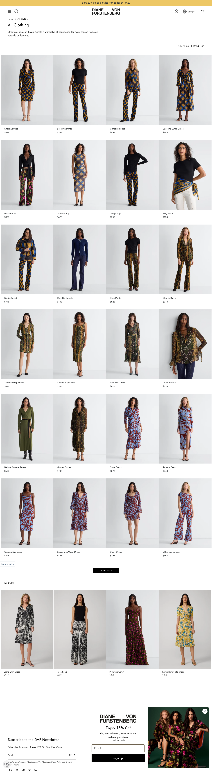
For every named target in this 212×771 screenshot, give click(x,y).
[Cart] (202, 11)
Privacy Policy (55, 762)
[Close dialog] (205, 711)
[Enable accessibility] (7, 764)
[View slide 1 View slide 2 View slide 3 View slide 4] (26, 629)
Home (10, 18)
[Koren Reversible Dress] (185, 629)
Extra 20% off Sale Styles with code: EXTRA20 (106, 3)
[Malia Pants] (80, 629)
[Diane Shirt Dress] (27, 629)
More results (7, 564)
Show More (106, 570)
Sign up (118, 758)
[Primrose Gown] (132, 629)
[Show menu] (9, 11)
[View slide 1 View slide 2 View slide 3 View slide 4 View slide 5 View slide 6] (185, 629)
